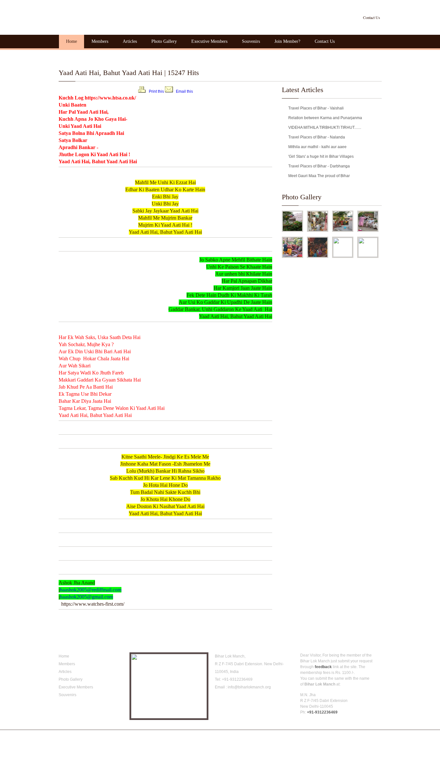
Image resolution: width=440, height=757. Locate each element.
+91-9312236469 (237, 679)
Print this (156, 91)
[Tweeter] (229, 701)
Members (99, 41)
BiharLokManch (99, 16)
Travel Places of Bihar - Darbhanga (319, 166)
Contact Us (371, 17)
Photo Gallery (164, 41)
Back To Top (372, 736)
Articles (130, 41)
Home (71, 41)
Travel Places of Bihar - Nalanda (316, 137)
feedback (323, 667)
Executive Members (209, 41)
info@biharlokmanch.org (249, 687)
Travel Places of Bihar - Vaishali (316, 108)
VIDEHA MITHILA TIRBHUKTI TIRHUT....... (324, 127)
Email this (184, 91)
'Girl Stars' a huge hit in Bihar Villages (321, 156)
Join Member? (287, 41)
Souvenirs (251, 41)
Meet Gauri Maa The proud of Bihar (319, 176)
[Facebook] (219, 701)
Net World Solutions (152, 736)
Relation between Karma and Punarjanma (325, 118)
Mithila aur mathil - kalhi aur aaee (317, 147)
